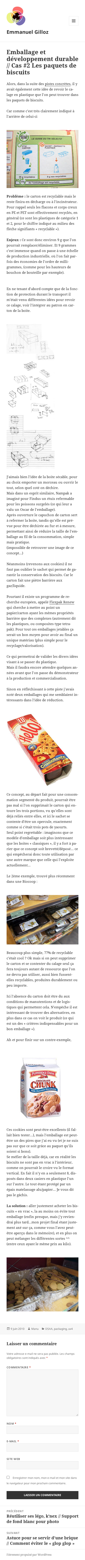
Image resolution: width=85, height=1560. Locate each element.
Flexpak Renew (61, 602)
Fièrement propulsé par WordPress (29, 1555)
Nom (11, 1424)
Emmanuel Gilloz (28, 31)
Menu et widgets (73, 25)
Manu (35, 1329)
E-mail (13, 1441)
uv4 (70, 1329)
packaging (60, 1329)
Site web (13, 1459)
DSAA (49, 1329)
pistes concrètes (57, 83)
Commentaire (19, 1367)
